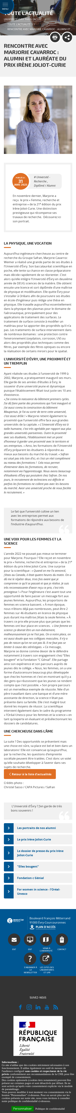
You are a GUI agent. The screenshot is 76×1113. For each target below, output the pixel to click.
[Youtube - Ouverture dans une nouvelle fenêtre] (46, 1009)
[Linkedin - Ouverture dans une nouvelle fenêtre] (38, 1009)
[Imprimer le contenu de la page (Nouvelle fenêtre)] (55, 37)
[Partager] (67, 37)
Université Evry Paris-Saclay (22, 19)
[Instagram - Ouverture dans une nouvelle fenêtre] (29, 1009)
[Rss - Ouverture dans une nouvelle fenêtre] (55, 1009)
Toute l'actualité (19, 24)
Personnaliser (22, 1109)
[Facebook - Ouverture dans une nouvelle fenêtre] (20, 1009)
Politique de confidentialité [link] (50, 1108)
